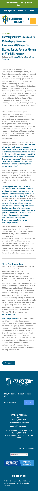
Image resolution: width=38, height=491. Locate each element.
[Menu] (33, 21)
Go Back (8, 363)
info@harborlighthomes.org (19, 422)
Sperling (7, 485)
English (15, 454)
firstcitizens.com (8, 314)
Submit (29, 402)
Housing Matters (18, 57)
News (27, 57)
